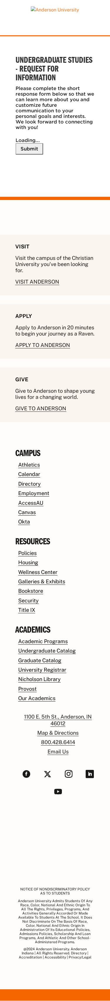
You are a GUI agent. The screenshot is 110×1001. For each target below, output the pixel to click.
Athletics (29, 465)
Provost (27, 689)
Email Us (58, 751)
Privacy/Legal (80, 957)
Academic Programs (43, 641)
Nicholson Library (39, 679)
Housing (28, 562)
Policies (27, 553)
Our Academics (36, 698)
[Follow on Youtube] (58, 791)
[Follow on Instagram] (68, 774)
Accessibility (55, 957)
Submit (29, 149)
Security (28, 600)
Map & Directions (58, 733)
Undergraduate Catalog (47, 651)
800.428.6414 (58, 742)
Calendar (29, 474)
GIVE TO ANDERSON (40, 408)
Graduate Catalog (39, 660)
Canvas (27, 512)
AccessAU (30, 503)
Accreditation (30, 957)
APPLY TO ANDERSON (42, 345)
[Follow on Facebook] (26, 774)
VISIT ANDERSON (37, 282)
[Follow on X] (47, 774)
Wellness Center (37, 572)
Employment (33, 493)
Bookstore (30, 591)
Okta (24, 522)
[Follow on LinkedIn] (90, 774)
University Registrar (42, 670)
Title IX (26, 610)
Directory (29, 484)
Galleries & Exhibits (41, 581)
